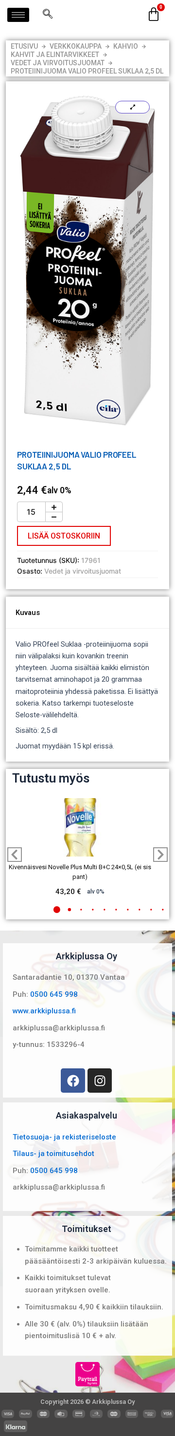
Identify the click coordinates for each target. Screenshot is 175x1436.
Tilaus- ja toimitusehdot (53, 1153)
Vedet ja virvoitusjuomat (58, 63)
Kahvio (125, 46)
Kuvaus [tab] (28, 612)
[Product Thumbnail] (132, 107)
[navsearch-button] (47, 14)
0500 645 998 (54, 994)
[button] (56, 909)
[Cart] (154, 14)
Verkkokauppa (76, 46)
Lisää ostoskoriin (64, 536)
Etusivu (24, 46)
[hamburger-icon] (18, 15)
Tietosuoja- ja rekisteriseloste (64, 1137)
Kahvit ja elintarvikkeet (55, 54)
